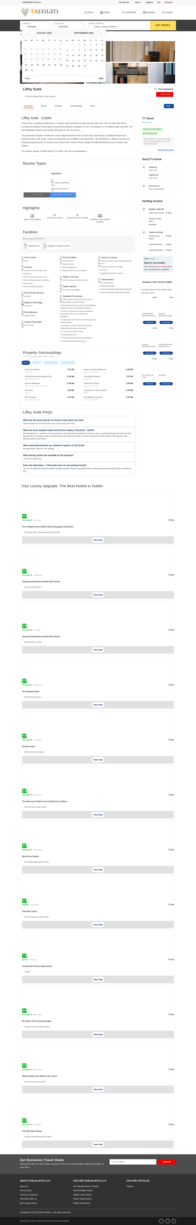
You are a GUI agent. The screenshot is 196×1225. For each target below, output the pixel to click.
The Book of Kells (73, 436)
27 (49, 65)
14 (73, 55)
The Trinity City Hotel (147, 376)
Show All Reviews (166, 149)
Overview (28, 106)
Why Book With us (28, 1199)
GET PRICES (163, 25)
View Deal (149, 322)
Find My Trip (124, 2)
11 (96, 50)
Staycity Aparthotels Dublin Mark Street (41, 581)
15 (79, 55)
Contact (169, 12)
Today (27, 78)
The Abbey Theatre (42, 436)
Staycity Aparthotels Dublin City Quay (166, 315)
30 (26, 70)
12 (102, 50)
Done (101, 78)
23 (26, 65)
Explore (130, 1186)
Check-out (59, 23)
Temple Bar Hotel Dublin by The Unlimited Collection (165, 346)
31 (32, 70)
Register (149, 2)
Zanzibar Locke (29, 911)
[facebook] (161, 1221)
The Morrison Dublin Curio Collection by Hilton (44, 801)
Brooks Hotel (28, 746)
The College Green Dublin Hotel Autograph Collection (47, 527)
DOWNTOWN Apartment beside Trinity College (149, 315)
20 (67, 61)
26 (43, 65)
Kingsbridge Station (156, 250)
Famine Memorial (58, 436)
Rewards (150, 12)
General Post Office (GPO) (100, 436)
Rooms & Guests (96, 23)
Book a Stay (165, 94)
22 (79, 61)
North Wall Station (156, 244)
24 (32, 65)
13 (67, 55)
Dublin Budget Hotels (83, 1190)
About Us (24, 1186)
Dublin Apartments (81, 1203)
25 (38, 65)
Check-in (27, 23)
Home (90, 12)
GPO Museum (117, 436)
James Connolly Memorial (105, 433)
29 (61, 65)
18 (96, 55)
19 (102, 55)
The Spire (85, 436)
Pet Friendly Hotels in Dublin (86, 1186)
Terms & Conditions (29, 1194)
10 (91, 50)
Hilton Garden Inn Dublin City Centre (39, 1076)
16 (85, 55)
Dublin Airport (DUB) (156, 213)
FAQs (92, 106)
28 (55, 65)
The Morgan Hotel (30, 691)
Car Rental (130, 12)
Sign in (137, 2)
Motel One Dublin (30, 856)
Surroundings (76, 106)
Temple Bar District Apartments (37, 966)
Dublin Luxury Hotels (82, 1194)
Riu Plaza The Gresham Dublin (36, 1021)
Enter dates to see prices (63, 194)
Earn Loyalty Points (28, 1203)
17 (91, 55)
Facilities (58, 106)
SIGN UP (167, 1162)
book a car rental (159, 266)
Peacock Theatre (87, 433)
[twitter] (167, 1221)
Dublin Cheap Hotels (82, 1199)
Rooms (44, 106)
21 (73, 61)
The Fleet (162, 375)
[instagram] (174, 1221)
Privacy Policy (26, 1190)
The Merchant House (32, 1131)
